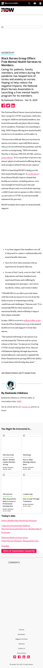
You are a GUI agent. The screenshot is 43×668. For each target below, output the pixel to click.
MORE (19, 401)
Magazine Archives (21, 639)
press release (7, 157)
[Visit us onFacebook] (19, 657)
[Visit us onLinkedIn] (23, 657)
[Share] (3, 105)
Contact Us (21, 648)
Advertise (21, 644)
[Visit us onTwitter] (14, 657)
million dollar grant (32, 320)
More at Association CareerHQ (19, 550)
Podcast (21, 630)
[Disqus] (21, 593)
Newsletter (21, 634)
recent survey (33, 174)
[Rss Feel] (28, 657)
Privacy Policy (21, 653)
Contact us (26, 407)
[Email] (30, 392)
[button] (10, 3)
